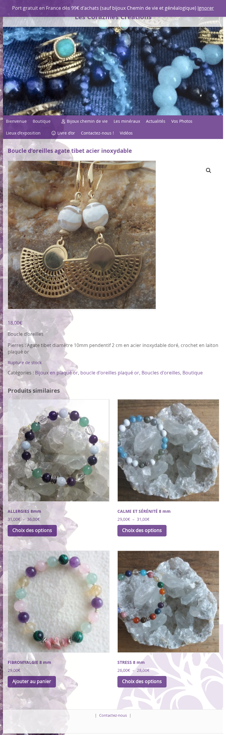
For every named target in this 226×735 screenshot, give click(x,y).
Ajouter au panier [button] (31, 681)
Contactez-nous (113, 715)
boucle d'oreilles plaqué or (109, 372)
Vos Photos (181, 121)
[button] (208, 170)
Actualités (155, 121)
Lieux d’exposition (23, 133)
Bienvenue (16, 121)
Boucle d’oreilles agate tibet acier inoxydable (70, 151)
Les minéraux (127, 121)
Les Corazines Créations (113, 16)
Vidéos (126, 133)
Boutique (42, 121)
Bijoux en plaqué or (56, 372)
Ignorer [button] (205, 8)
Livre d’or (66, 133)
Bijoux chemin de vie (87, 121)
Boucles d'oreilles (161, 372)
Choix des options (32, 530)
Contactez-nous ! (97, 133)
